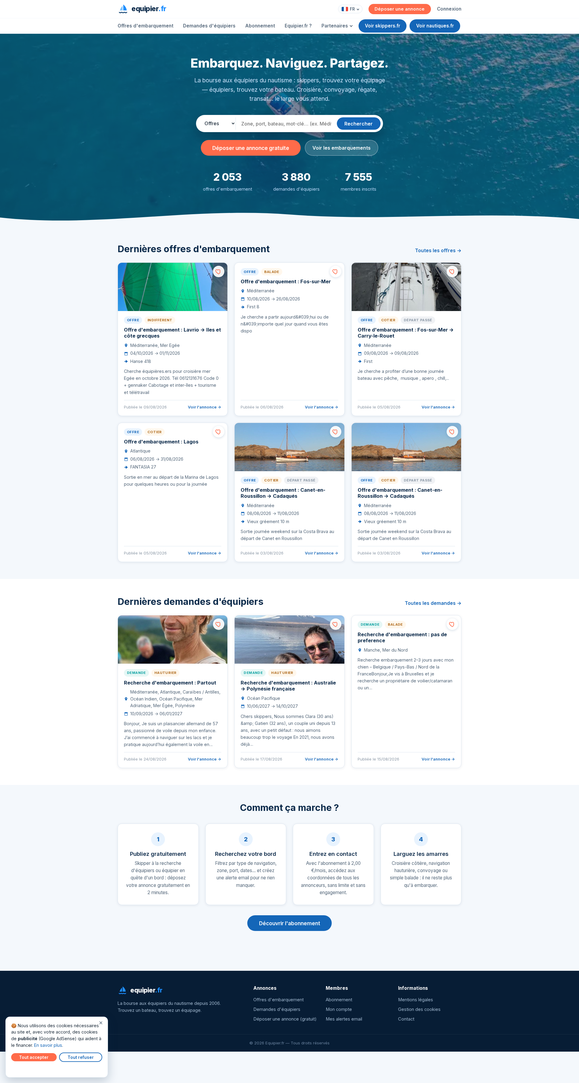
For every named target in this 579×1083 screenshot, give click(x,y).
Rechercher (358, 124)
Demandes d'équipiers (209, 26)
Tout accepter (34, 1057)
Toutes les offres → (438, 250)
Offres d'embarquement (145, 26)
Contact (406, 1019)
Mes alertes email (344, 1019)
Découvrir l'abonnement (289, 923)
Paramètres (24, 1068)
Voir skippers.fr (382, 26)
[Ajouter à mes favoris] (218, 271)
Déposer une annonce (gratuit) (285, 1019)
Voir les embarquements (341, 148)
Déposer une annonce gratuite (250, 148)
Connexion (449, 9)
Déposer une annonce (400, 9)
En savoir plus (48, 1045)
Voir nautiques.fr (435, 26)
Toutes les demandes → (433, 603)
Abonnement (260, 26)
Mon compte (339, 1009)
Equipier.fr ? (298, 26)
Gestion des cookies (419, 1009)
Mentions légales (415, 999)
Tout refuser (81, 1057)
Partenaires (334, 26)
